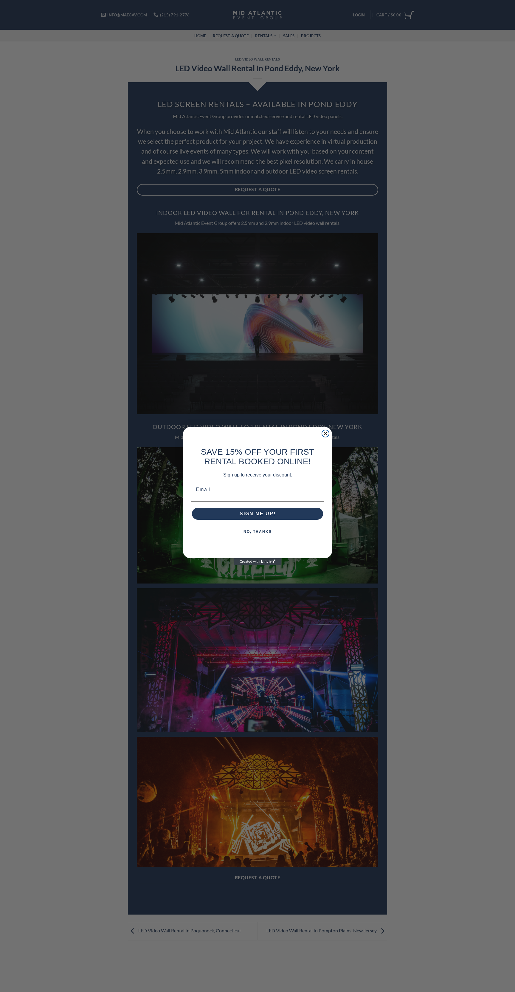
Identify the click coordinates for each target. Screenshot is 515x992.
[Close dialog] (325, 433)
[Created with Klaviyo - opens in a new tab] (257, 561)
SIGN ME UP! (258, 513)
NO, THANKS (257, 532)
